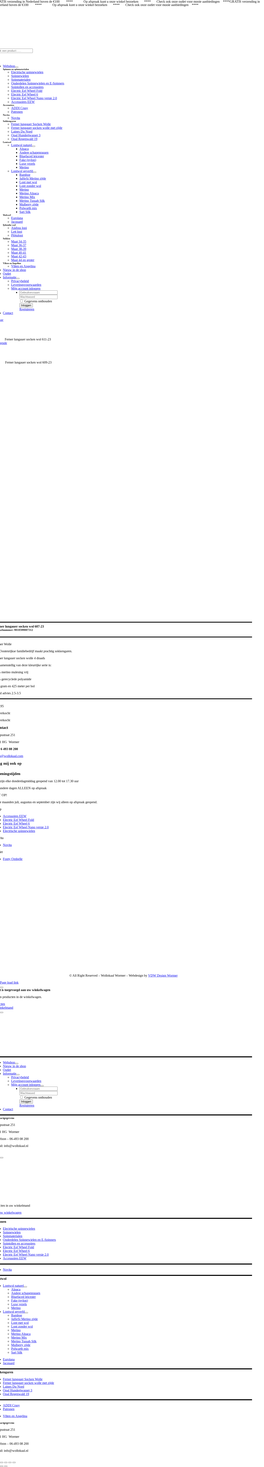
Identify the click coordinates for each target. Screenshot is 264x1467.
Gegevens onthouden (38, 301)
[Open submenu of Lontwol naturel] (33, 146)
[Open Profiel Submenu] (42, 1085)
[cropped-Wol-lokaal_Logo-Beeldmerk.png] (199, 968)
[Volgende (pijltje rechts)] (5, 1466)
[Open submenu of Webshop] (16, 67)
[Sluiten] (1, 987)
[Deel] (10, 1462)
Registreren (26, 309)
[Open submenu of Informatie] (18, 278)
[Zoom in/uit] (1, 1462)
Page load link (9, 982)
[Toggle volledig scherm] (5, 1462)
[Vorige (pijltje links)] (1, 1466)
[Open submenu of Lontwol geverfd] (34, 172)
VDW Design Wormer (163, 975)
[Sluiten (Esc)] (14, 1462)
